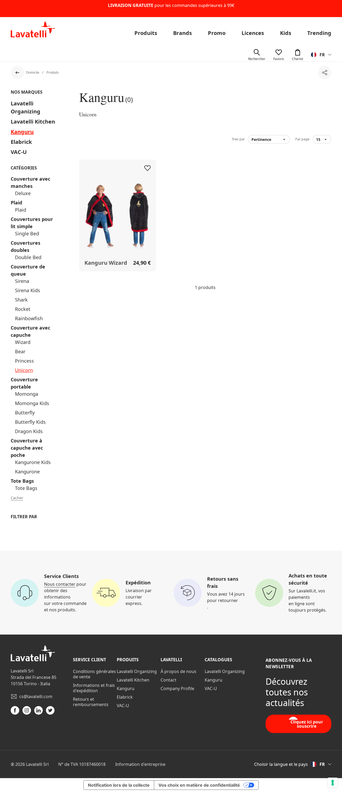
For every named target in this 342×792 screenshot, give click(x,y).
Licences (253, 33)
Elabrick (21, 141)
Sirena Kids (27, 290)
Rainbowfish (29, 318)
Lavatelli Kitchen (33, 121)
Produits (145, 33)
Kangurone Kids (33, 462)
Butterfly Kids (30, 422)
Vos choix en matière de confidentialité (199, 785)
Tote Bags (22, 481)
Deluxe (23, 193)
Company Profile (177, 688)
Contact (168, 680)
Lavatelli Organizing (137, 671)
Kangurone (27, 471)
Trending (319, 33)
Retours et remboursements (90, 701)
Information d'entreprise (140, 764)
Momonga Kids (32, 403)
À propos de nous (178, 671)
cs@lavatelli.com (35, 696)
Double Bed (28, 257)
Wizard (22, 342)
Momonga (26, 394)
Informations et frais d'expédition (94, 688)
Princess (24, 361)
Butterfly (25, 412)
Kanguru (22, 131)
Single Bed (27, 233)
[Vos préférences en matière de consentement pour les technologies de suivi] (333, 783)
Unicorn (24, 370)
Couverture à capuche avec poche (27, 447)
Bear (20, 351)
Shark (21, 299)
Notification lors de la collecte (119, 785)
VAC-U (19, 152)
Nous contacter (59, 584)
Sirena (22, 281)
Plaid (16, 202)
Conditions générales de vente (94, 674)
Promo (217, 33)
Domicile (33, 72)
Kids (285, 33)
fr (322, 55)
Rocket (22, 309)
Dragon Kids (29, 431)
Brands (182, 33)
